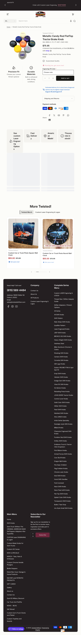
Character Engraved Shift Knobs (62, 432)
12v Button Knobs (60, 388)
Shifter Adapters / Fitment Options (63, 306)
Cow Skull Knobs (59, 458)
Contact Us (34, 291)
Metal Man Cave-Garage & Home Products (16, 573)
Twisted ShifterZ (36, 628)
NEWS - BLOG (12, 606)
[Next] (76, 5)
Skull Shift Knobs (59, 476)
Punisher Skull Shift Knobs (63, 437)
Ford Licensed (59, 483)
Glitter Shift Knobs (60, 406)
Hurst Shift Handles (60, 479)
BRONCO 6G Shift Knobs (62, 336)
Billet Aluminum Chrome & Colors (63, 348)
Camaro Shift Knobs (61, 357)
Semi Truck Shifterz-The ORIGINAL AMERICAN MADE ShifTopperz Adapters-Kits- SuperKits (16, 530)
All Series (57, 311)
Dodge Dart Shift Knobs (62, 381)
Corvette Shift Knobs (61, 360)
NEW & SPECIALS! (13, 553)
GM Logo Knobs (59, 364)
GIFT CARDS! (11, 584)
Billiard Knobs (58, 428)
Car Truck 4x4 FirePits (14, 602)
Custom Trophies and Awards (14, 620)
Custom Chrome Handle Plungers (15, 563)
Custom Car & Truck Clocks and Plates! (16, 614)
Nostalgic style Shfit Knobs (63, 424)
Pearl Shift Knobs (60, 409)
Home (8, 27)
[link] (49, 115)
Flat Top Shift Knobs (61, 494)
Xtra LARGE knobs (60, 417)
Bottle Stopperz (12, 568)
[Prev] (5, 5)
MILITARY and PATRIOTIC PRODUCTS (15, 579)
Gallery (9, 587)
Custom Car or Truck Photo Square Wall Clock (23, 254)
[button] (73, 14)
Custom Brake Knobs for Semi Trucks (15, 544)
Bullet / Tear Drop (60, 505)
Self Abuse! (11, 609)
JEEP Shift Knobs (60, 333)
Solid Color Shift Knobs (62, 402)
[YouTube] (16, 306)
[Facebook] (8, 306)
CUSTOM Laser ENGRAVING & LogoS (16, 538)
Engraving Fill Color (49, 69)
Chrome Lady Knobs (61, 472)
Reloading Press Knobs (62, 391)
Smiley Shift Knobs (60, 441)
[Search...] (74, 21)
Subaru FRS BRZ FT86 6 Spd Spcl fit (63, 369)
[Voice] (71, 21)
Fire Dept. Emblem (60, 465)
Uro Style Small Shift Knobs (63, 508)
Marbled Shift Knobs (61, 413)
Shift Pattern (58, 318)
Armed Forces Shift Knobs (63, 454)
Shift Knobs (11, 523)
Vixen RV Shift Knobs (61, 384)
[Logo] (40, 14)
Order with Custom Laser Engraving (36, 5)
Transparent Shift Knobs (62, 501)
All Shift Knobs (59, 315)
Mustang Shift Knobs (61, 353)
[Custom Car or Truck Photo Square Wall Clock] (23, 233)
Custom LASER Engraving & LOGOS (63, 294)
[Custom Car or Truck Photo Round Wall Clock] (58, 233)
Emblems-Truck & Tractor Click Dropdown (63, 445)
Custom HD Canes (13, 549)
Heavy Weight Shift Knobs (63, 340)
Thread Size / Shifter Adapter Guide (64, 300)
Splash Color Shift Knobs (62, 497)
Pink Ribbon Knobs (60, 450)
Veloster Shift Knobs (61, 377)
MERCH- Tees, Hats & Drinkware (14, 558)
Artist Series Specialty (61, 420)
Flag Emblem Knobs (61, 468)
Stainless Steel (59, 343)
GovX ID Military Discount (15, 598)
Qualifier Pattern (59, 325)
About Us (34, 294)
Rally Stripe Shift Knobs (62, 322)
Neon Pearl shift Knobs (62, 490)
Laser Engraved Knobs (61, 329)
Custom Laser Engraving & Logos (40, 302)
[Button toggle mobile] (8, 14)
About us (10, 591)
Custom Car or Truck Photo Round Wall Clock (57, 254)
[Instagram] (12, 306)
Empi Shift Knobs (60, 373)
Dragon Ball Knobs (60, 461)
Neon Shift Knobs (60, 486)
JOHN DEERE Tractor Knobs (63, 395)
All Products (35, 298)
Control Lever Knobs (61, 399)
